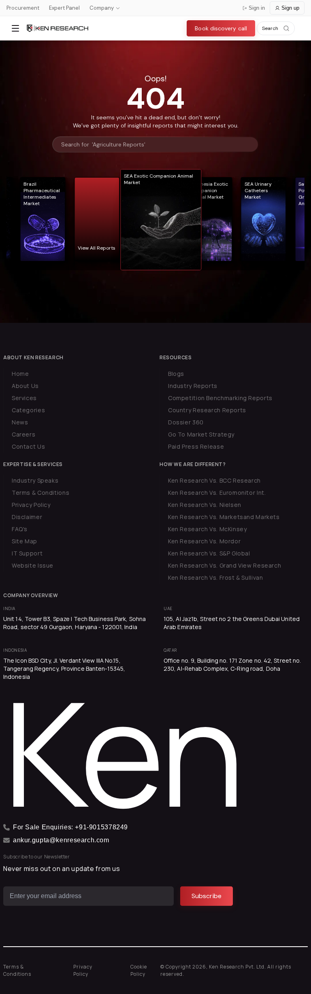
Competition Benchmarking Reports (220, 398)
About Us (25, 386)
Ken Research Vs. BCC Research (214, 480)
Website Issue (32, 565)
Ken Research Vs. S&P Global (209, 553)
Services (24, 398)
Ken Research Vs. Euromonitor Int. (217, 492)
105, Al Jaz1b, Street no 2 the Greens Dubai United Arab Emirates (232, 623)
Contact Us (28, 446)
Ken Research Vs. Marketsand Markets (224, 517)
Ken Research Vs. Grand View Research (224, 565)
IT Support (27, 553)
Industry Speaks (35, 480)
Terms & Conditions (40, 492)
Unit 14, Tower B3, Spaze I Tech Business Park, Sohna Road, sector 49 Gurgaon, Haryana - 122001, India (74, 623)
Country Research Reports (207, 410)
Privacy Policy (31, 505)
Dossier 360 (186, 422)
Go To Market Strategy (201, 434)
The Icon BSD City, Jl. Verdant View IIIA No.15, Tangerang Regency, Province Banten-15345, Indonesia (64, 668)
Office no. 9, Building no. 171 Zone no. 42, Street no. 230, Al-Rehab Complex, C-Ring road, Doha (232, 664)
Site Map (24, 541)
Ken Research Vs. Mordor (204, 541)
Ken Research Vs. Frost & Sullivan (215, 577)
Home (20, 373)
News (20, 422)
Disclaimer (27, 517)
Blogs (176, 373)
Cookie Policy (138, 970)
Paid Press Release (196, 446)
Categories (28, 410)
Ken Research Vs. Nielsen (204, 505)
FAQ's (20, 529)
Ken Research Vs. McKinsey (207, 529)
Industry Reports (192, 386)
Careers (23, 434)
